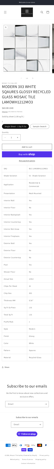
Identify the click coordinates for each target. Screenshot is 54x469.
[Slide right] (33, 78)
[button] (5, 12)
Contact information (28, 463)
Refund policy (15, 459)
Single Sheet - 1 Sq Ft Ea (15, 126)
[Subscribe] (46, 404)
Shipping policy (40, 459)
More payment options (27, 161)
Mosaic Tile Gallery (16, 455)
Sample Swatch (40, 126)
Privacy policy (44, 455)
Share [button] (7, 367)
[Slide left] (21, 78)
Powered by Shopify (30, 455)
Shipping (4, 111)
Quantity (5, 132)
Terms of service (27, 459)
